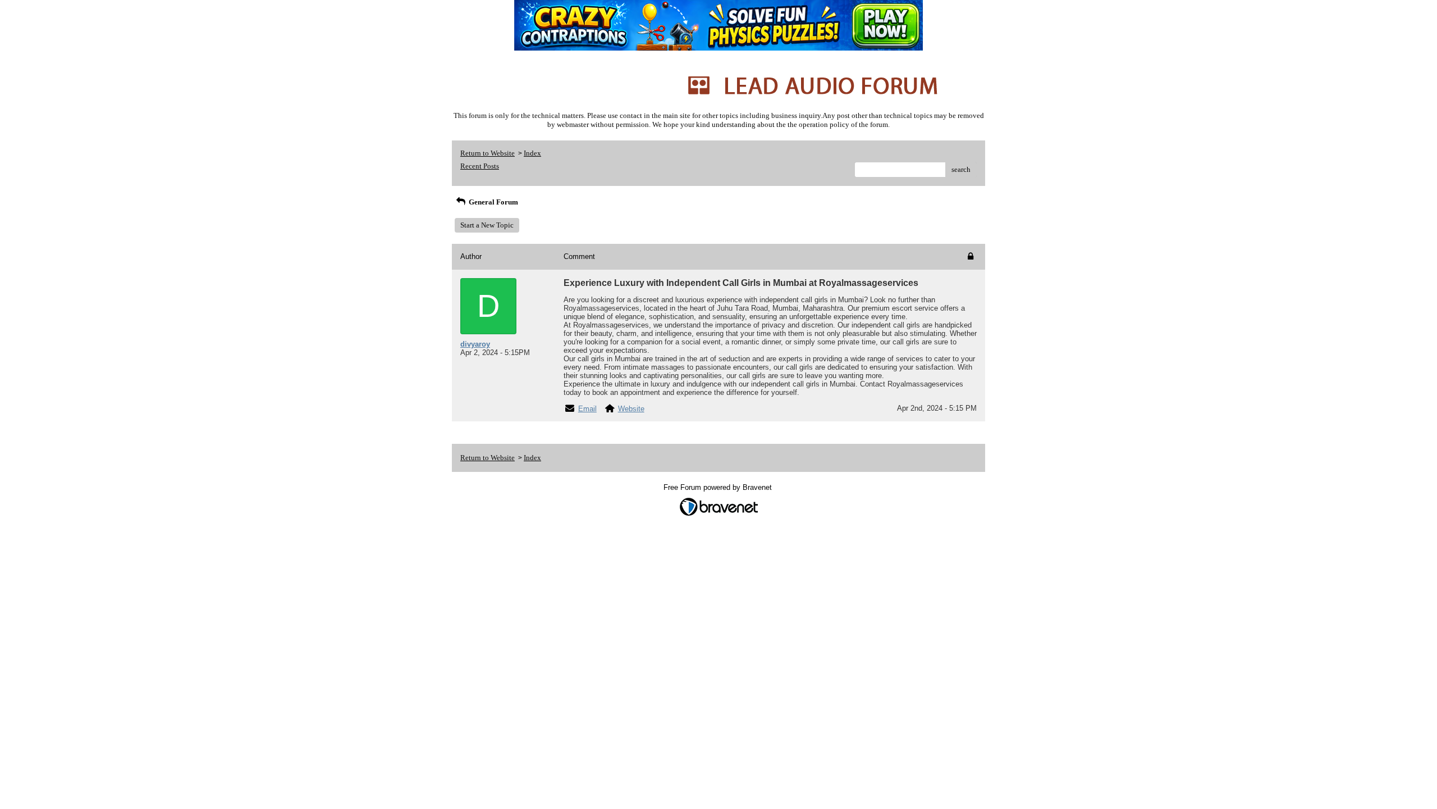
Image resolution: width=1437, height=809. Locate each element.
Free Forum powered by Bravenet (718, 487)
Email (587, 408)
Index (532, 153)
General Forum (492, 202)
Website (631, 408)
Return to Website (487, 153)
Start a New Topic (487, 225)
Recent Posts (479, 166)
